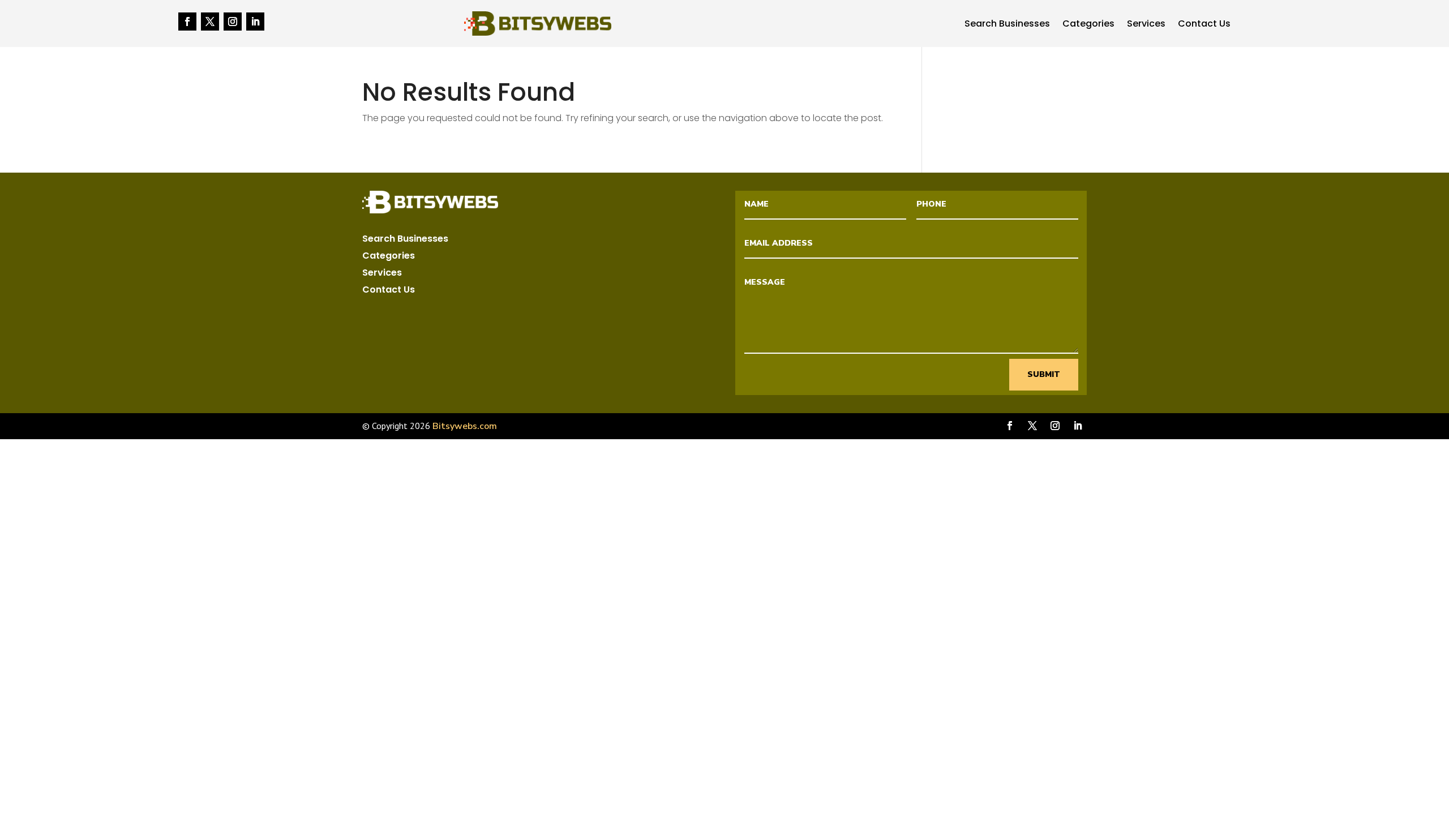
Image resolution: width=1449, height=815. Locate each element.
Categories (1088, 25)
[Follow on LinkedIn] (255, 21)
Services (1146, 25)
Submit (1043, 374)
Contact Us (1204, 25)
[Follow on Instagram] (233, 21)
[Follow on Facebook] (187, 21)
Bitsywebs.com (464, 426)
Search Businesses (1007, 25)
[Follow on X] (210, 21)
